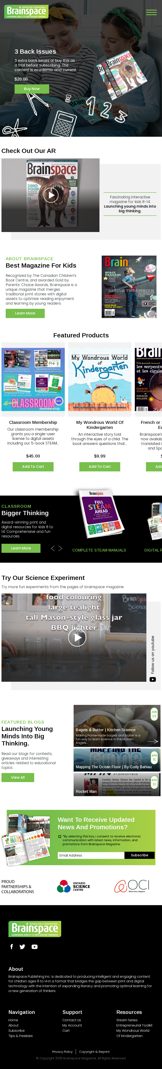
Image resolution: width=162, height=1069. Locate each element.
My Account (72, 1025)
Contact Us (71, 1020)
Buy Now (32, 116)
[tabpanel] (81, 75)
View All (18, 777)
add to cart (33, 466)
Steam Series (127, 1020)
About (13, 1025)
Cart (66, 1030)
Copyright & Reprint (94, 1051)
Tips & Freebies (20, 1035)
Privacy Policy (62, 1051)
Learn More (25, 313)
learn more (21, 548)
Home (13, 1020)
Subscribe (16, 1030)
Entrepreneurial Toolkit (134, 1025)
